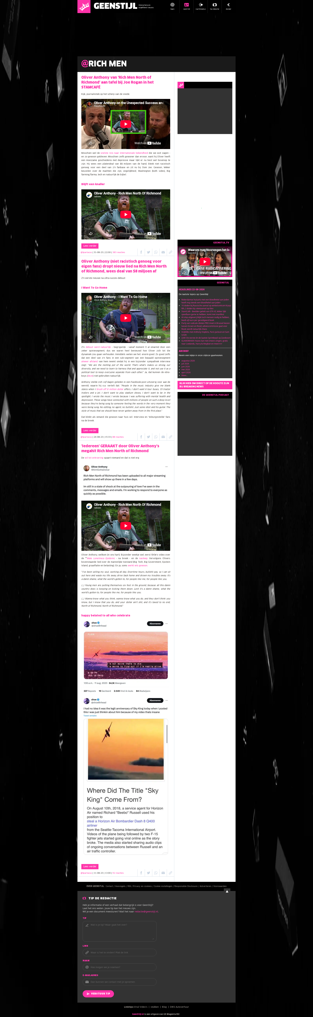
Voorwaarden (220, 886)
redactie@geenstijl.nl (146, 911)
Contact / (110, 886)
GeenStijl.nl (138, 1014)
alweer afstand (89, 362)
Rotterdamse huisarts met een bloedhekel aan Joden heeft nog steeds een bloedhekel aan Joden (205, 301)
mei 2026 (185, 369)
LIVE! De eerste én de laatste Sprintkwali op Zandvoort (206, 337)
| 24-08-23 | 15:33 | (108, 437)
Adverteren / (206, 886)
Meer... (184, 375)
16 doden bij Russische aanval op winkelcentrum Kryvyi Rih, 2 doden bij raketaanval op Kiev (206, 307)
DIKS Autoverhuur (179, 1007)
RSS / (130, 886)
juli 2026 (185, 363)
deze (90, 376)
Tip (85, 918)
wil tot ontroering (94, 458)
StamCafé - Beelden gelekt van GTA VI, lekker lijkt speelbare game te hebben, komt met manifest (203, 313)
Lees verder (90, 246)
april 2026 (186, 372)
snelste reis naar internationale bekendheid (124, 153)
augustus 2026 (188, 360)
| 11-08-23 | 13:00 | (108, 873)
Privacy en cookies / (143, 886)
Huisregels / (121, 886)
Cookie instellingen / (164, 886)
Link (85, 946)
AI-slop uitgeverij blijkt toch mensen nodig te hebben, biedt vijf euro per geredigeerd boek (205, 319)
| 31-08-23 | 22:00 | (109, 253)
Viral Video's (140, 1007)
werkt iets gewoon (137, 566)
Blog (164, 1007)
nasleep (143, 558)
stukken (155, 1007)
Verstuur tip (100, 994)
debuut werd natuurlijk (98, 347)
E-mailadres (90, 976)
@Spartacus (86, 253)
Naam (86, 961)
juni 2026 (185, 366)
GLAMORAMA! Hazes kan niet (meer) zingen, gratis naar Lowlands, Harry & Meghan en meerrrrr (204, 342)
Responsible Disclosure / (187, 886)
